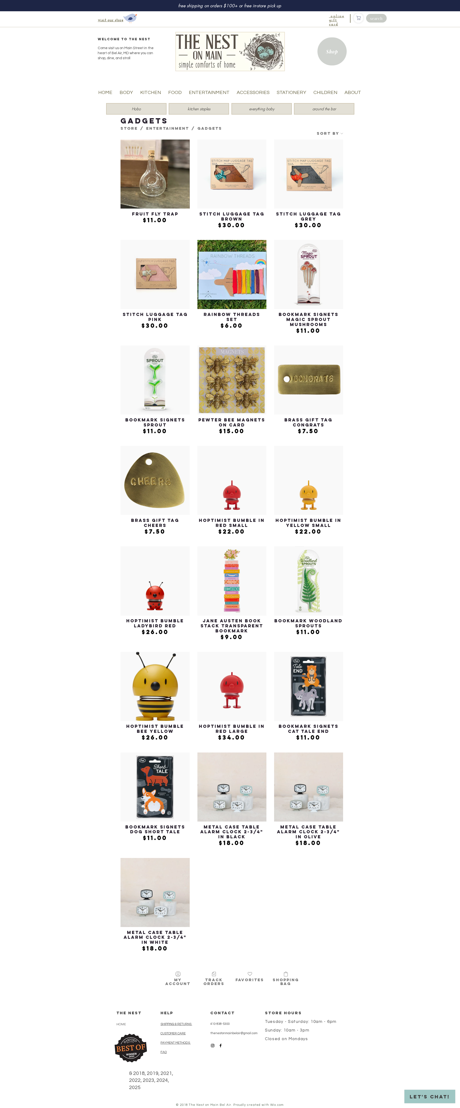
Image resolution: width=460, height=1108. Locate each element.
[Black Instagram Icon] (212, 1045)
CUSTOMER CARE (173, 1033)
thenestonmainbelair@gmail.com (234, 1033)
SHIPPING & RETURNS (176, 1024)
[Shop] (358, 18)
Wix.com (277, 1105)
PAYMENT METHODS (175, 1042)
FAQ (164, 1052)
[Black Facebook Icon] (220, 1045)
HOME (121, 1024)
